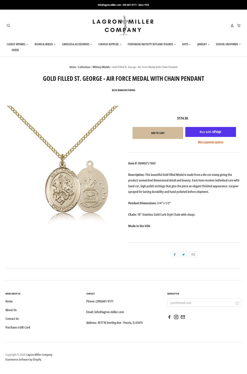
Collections (84, 67)
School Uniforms (227, 44)
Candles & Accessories (76, 44)
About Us (11, 310)
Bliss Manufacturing (123, 90)
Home (72, 67)
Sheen (15, 50)
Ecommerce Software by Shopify (23, 360)
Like (174, 254)
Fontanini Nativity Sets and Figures (150, 44)
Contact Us (12, 318)
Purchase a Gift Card (17, 327)
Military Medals (101, 67)
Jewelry (202, 44)
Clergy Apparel (16, 44)
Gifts (185, 44)
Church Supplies (108, 44)
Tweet (183, 254)
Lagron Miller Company (39, 355)
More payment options (210, 142)
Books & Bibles (44, 44)
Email (193, 254)
